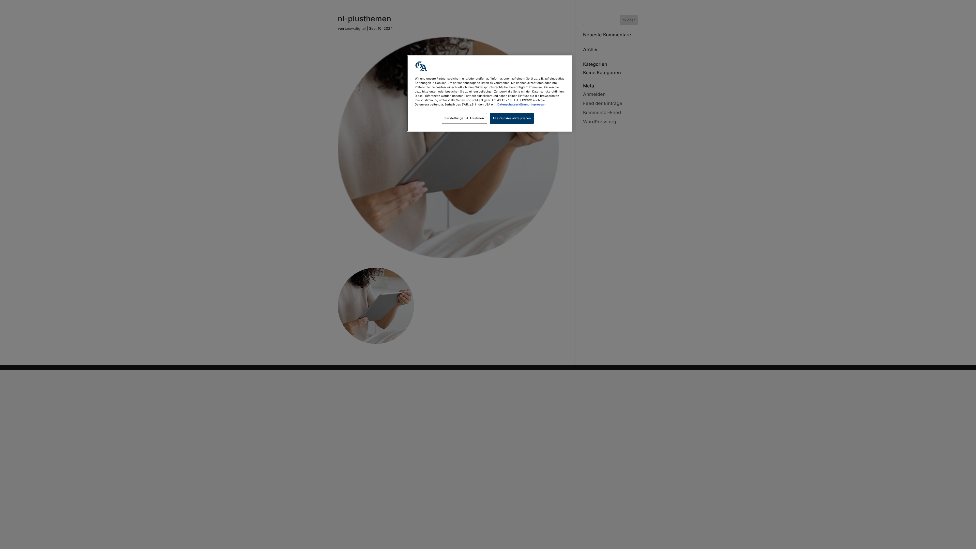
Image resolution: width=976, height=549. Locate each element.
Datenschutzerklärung (513, 104)
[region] (489, 93)
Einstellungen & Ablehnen (464, 118)
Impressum (538, 104)
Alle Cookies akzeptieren (512, 118)
